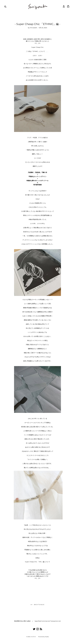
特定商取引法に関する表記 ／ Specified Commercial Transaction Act (37, 621)
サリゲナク (33, 636)
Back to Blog (39, 604)
